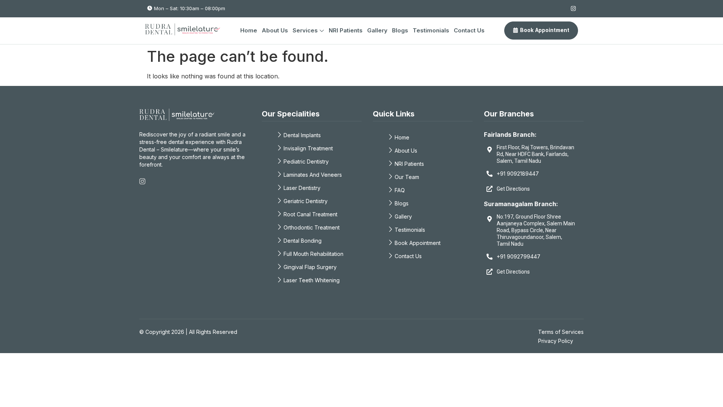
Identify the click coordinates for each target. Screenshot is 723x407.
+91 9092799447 (518, 256)
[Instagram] (573, 8)
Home (248, 30)
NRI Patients (346, 30)
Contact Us (469, 30)
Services (305, 30)
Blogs (400, 30)
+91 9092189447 (518, 173)
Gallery (377, 30)
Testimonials (431, 30)
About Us (275, 30)
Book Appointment (544, 30)
